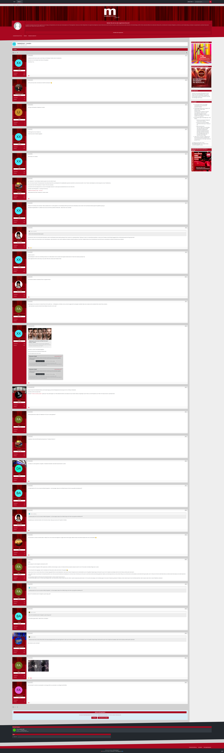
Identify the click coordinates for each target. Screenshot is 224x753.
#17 (186, 485)
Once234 (17, 730)
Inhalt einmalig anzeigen (40, 361)
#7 (186, 203)
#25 (186, 682)
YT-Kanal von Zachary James (36, 393)
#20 (186, 559)
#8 (186, 227)
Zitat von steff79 (34, 231)
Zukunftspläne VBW (20, 729)
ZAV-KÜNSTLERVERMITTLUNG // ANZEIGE (200, 42)
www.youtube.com (57, 356)
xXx (19, 44)
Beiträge (15, 74)
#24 (186, 657)
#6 (186, 178)
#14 (186, 411)
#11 (186, 301)
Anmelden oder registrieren (118, 32)
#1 (186, 55)
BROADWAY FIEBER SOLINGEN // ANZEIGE (199, 66)
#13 (186, 387)
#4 (186, 129)
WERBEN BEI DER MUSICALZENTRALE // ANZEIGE (199, 150)
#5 (186, 153)
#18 (186, 510)
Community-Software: (112, 750)
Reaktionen (16, 73)
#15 (186, 436)
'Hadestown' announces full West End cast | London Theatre (38, 341)
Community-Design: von (112, 751)
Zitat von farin (33, 612)
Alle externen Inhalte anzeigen (50, 361)
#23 (186, 633)
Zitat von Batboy (34, 513)
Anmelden (14, 4)
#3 (186, 104)
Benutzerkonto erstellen (103, 717)
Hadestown (15, 736)
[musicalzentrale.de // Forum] (112, 13)
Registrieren (19, 4)
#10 (186, 276)
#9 (186, 252)
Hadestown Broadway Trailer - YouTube (35, 190)
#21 (186, 584)
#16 (186, 461)
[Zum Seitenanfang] (222, 751)
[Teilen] (187, 52)
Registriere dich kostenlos (102, 714)
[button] (191, 2)
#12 (186, 326)
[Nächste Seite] (17, 52)
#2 (186, 80)
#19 (186, 534)
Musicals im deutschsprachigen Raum (22, 731)
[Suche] (210, 2)
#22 (186, 608)
